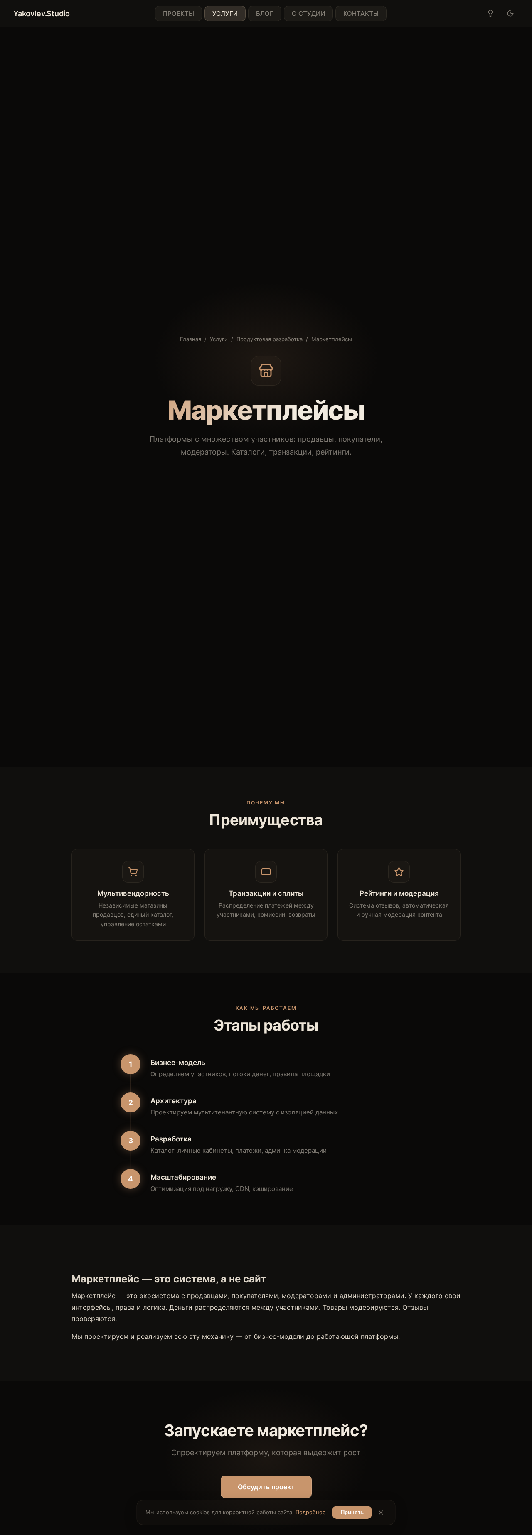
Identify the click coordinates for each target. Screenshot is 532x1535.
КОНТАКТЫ (361, 13)
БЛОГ (264, 13)
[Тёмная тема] (510, 13)
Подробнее (311, 1512)
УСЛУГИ (225, 13)
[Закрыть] (381, 1512)
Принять (352, 1512)
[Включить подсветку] (490, 13)
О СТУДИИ (308, 13)
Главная (190, 339)
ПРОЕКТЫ (178, 13)
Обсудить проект (266, 1487)
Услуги (219, 339)
